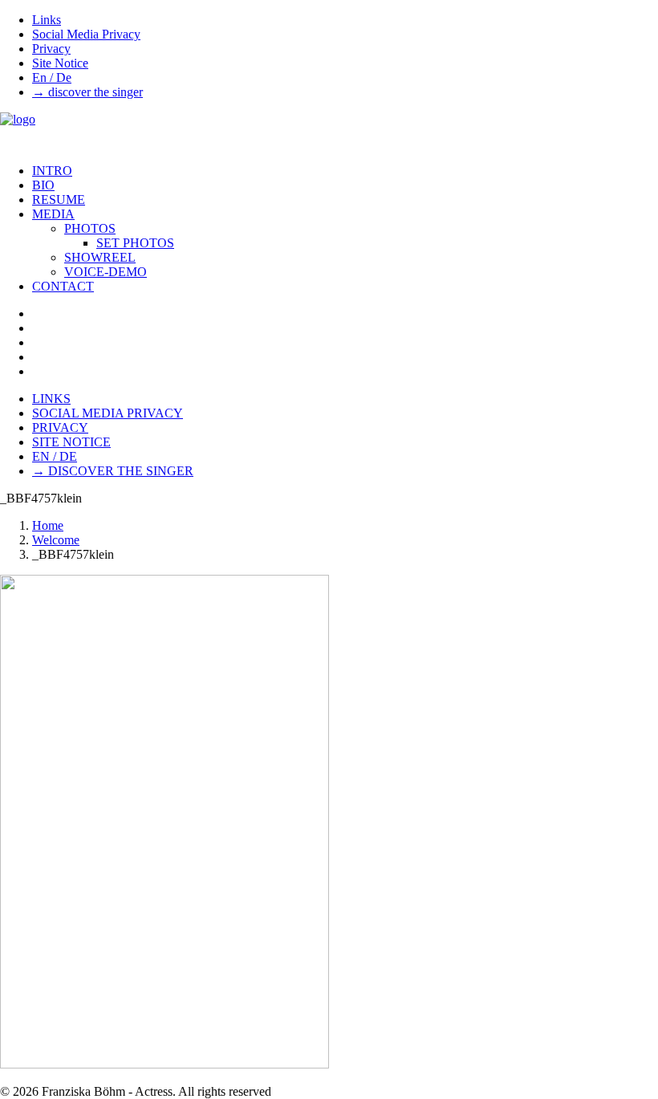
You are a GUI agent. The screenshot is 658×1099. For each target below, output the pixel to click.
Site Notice (60, 63)
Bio (43, 185)
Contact (63, 286)
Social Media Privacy (86, 34)
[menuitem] (345, 20)
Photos (90, 228)
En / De (51, 77)
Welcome (55, 540)
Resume (58, 199)
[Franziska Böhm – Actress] (329, 131)
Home (47, 525)
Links (46, 19)
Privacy (51, 48)
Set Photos (135, 243)
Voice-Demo (105, 272)
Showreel (100, 257)
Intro (52, 170)
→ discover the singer (87, 92)
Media (53, 214)
